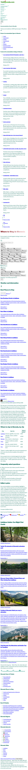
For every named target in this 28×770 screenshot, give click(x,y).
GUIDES (2, 4)
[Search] (2, 21)
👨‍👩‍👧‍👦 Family (5, 733)
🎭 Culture (5, 739)
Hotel (4, 36)
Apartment (5, 38)
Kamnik (5, 754)
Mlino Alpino (5, 189)
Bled (2, 436)
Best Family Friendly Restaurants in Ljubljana (13, 707)
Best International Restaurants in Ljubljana (13, 709)
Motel (4, 49)
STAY (2, 13)
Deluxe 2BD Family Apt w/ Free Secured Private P (13, 135)
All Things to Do (7, 686)
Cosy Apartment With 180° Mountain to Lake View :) (13, 54)
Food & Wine (6, 680)
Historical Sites (6, 683)
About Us (3, 758)
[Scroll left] (2, 293)
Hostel (4, 39)
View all (8, 293)
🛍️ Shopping (6, 741)
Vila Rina (5, 81)
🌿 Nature (5, 737)
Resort (4, 44)
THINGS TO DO (4, 6)
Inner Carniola (6, 721)
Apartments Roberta (7, 108)
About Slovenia (12, 662)
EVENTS (2, 8)
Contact (7, 758)
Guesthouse (6, 41)
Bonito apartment (6, 122)
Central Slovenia (7, 719)
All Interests (6, 742)
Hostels (5, 698)
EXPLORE (3, 17)
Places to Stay (6, 219)
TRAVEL (2, 10)
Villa (4, 42)
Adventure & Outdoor (8, 681)
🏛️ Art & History (7, 731)
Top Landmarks (6, 677)
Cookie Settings (19, 758)
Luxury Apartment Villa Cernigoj (9, 68)
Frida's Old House (6, 162)
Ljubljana (3, 434)
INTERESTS (3, 15)
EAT (1, 12)
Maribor (3, 439)
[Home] (4, 216)
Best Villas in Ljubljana (8, 712)
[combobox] (3, 244)
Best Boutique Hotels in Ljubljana (11, 710)
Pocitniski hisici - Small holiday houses (10, 175)
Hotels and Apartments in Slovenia (11, 692)
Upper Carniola (6, 724)
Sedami (4, 95)
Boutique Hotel (7, 45)
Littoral (5, 722)
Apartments (6, 693)
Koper (2, 444)
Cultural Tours (6, 678)
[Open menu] (1, 23)
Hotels (4, 695)
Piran (2, 441)
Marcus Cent (11, 401)
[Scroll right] (4, 293)
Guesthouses (6, 697)
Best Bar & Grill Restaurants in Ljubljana (12, 705)
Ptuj (2, 447)
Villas (4, 700)
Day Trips (5, 684)
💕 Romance (6, 734)
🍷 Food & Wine (7, 730)
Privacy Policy (12, 758)
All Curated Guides (7, 713)
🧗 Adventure (6, 736)
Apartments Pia (6, 202)
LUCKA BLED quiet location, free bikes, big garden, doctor (14, 148)
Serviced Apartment (8, 47)
